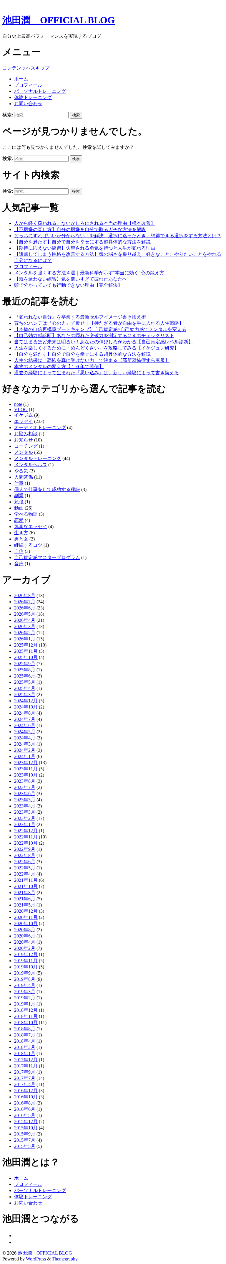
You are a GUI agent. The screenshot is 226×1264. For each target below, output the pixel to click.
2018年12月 (26, 1010)
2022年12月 (26, 830)
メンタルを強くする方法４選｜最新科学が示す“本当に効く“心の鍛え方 (89, 272)
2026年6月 (24, 607)
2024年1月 (24, 756)
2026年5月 (24, 614)
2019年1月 (24, 1003)
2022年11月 (26, 836)
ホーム (21, 78)
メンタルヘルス (30, 464)
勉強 (19, 501)
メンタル (23, 452)
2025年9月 (24, 663)
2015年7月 (24, 1140)
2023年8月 (24, 781)
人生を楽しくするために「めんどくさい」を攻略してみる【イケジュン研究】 (96, 347)
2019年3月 (24, 991)
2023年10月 (26, 774)
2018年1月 (24, 1053)
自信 (19, 551)
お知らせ (23, 439)
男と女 (21, 538)
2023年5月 (24, 799)
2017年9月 (24, 1072)
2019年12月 (26, 954)
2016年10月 (26, 1096)
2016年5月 (24, 1115)
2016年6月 (24, 1109)
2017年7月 (24, 1078)
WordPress (36, 1258)
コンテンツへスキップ (25, 67)
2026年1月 (24, 638)
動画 (19, 507)
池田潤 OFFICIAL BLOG (58, 20)
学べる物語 (26, 514)
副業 (19, 495)
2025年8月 (24, 669)
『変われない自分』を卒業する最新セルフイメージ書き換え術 (80, 316)
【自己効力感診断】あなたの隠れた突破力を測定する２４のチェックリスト (94, 335)
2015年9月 (24, 1133)
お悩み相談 (26, 433)
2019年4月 (24, 985)
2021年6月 (24, 898)
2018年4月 (24, 1041)
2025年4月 (24, 688)
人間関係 (23, 476)
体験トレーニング (33, 97)
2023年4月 (24, 805)
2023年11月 (26, 768)
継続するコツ (28, 545)
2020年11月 (26, 917)
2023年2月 (24, 818)
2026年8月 (24, 595)
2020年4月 (24, 942)
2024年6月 (24, 725)
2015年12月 (26, 1121)
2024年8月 (24, 713)
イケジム (23, 415)
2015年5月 (24, 1146)
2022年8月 (24, 855)
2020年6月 (24, 935)
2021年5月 (24, 904)
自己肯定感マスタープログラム (47, 557)
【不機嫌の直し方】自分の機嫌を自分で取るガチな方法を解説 (80, 229)
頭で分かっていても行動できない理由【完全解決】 (68, 285)
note (18, 404)
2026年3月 (24, 626)
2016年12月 (26, 1090)
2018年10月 (26, 1022)
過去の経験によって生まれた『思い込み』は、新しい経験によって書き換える (96, 372)
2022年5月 (24, 867)
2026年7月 (24, 601)
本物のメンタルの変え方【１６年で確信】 (59, 366)
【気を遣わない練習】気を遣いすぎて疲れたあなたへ (70, 278)
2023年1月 (24, 824)
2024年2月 (24, 750)
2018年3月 (24, 1047)
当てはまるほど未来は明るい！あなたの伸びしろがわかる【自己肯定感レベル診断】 (103, 341)
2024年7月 (24, 719)
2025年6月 (24, 675)
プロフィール (28, 85)
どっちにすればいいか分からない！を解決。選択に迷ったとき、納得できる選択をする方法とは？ (117, 235)
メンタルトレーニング (37, 458)
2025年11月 (26, 651)
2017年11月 (26, 1065)
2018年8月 (24, 1028)
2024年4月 (24, 737)
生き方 (21, 532)
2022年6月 (24, 861)
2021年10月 (26, 886)
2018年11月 (26, 1016)
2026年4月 (24, 620)
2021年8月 (24, 892)
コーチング (26, 446)
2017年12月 (26, 1059)
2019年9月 (24, 972)
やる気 (21, 470)
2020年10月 (26, 923)
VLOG (21, 409)
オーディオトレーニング (40, 427)
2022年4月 (24, 873)
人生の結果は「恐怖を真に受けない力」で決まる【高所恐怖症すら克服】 (92, 360)
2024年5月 (24, 731)
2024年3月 (24, 743)
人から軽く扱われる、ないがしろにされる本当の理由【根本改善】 (84, 223)
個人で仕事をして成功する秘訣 (47, 489)
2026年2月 (24, 632)
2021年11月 (26, 880)
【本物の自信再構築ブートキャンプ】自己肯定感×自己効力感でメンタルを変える (100, 329)
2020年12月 (26, 911)
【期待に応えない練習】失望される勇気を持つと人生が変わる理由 (84, 248)
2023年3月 (24, 812)
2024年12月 (26, 700)
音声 (19, 563)
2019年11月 (26, 960)
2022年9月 (24, 849)
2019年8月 (24, 979)
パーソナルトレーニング (40, 91)
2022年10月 (26, 843)
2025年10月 (26, 657)
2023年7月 (24, 787)
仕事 (19, 483)
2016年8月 (24, 1102)
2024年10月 (26, 706)
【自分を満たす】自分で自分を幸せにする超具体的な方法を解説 (82, 241)
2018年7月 (24, 1034)
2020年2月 (24, 948)
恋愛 (19, 520)
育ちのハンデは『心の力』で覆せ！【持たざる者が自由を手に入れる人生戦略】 (99, 323)
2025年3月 (24, 694)
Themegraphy (65, 1258)
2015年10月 (26, 1127)
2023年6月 (24, 793)
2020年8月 (24, 929)
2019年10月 (26, 966)
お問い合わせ (28, 103)
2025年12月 (26, 644)
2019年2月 (24, 997)
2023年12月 (26, 762)
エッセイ (23, 421)
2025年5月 (24, 682)
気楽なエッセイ (30, 526)
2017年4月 (24, 1084)
